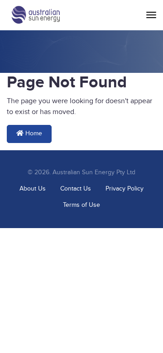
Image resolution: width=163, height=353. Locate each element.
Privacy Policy (124, 188)
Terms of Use (81, 205)
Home (33, 133)
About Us (32, 188)
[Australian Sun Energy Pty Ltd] (35, 15)
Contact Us (75, 188)
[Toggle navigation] (151, 15)
